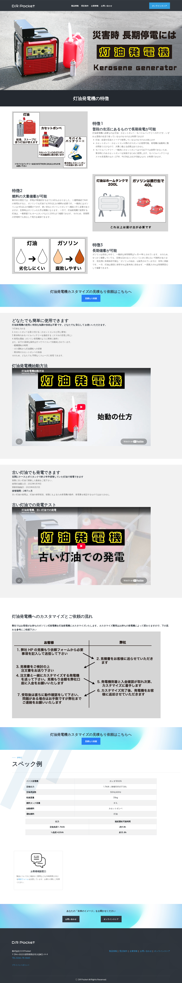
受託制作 (85, 6)
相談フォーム (23, 879)
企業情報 (95, 6)
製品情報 (75, 6)
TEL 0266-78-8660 (21, 957)
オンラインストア (162, 951)
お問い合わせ (106, 6)
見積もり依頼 (91, 298)
